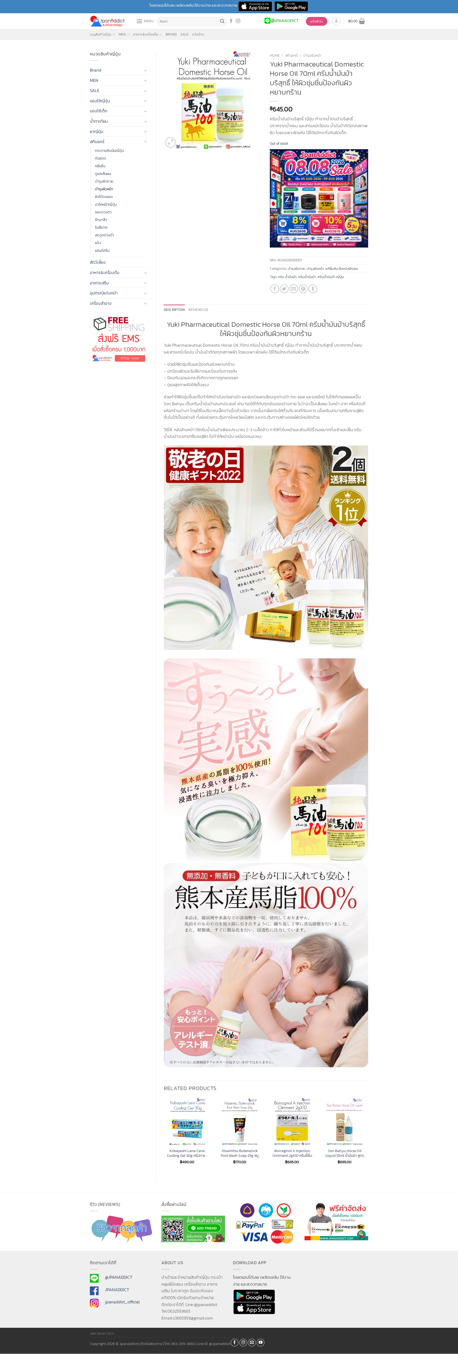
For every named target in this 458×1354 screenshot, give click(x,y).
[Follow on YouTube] (261, 1343)
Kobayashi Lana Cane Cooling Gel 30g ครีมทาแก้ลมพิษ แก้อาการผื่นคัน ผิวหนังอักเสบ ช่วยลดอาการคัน (187, 1153)
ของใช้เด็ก (98, 111)
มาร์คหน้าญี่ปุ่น (106, 204)
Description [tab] (174, 309)
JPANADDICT (117, 1289)
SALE (184, 34)
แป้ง (98, 243)
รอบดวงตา (103, 212)
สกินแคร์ (97, 141)
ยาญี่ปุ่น (96, 131)
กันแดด (100, 158)
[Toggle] (145, 70)
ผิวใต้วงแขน (104, 197)
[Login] (336, 21)
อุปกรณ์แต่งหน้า (104, 293)
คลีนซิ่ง (100, 166)
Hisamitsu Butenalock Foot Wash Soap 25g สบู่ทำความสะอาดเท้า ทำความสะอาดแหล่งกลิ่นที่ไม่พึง (240, 1153)
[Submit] (222, 21)
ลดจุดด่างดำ (104, 235)
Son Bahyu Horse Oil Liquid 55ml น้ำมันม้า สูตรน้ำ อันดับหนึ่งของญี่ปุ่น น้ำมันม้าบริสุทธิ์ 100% (344, 1153)
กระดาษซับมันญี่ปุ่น (109, 150)
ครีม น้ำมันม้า (287, 276)
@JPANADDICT (118, 1277)
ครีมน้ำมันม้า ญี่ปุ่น (331, 276)
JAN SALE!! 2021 (102, 1333)
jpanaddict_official (122, 1302)
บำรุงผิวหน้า (104, 189)
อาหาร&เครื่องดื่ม (145, 34)
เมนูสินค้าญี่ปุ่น (101, 34)
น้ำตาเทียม (99, 121)
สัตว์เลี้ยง (97, 262)
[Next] (368, 1135)
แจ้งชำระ (198, 34)
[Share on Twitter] (284, 288)
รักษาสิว (101, 220)
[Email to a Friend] (293, 288)
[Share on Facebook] (274, 288)
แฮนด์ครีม (102, 250)
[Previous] (164, 1135)
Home (275, 55)
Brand (171, 34)
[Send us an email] (252, 1343)
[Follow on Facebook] (231, 21)
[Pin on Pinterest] (303, 288)
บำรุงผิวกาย (104, 181)
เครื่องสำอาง (101, 303)
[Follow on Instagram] (238, 21)
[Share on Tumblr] (313, 288)
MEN (122, 34)
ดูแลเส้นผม (103, 174)
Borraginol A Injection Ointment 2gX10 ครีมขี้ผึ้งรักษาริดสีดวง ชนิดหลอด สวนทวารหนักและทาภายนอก (292, 1153)
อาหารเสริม (99, 283)
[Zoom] (170, 142)
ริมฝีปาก (101, 227)
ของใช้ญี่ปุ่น (100, 101)
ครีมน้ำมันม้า (307, 276)
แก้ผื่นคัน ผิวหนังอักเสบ (341, 268)
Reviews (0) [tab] (198, 309)
